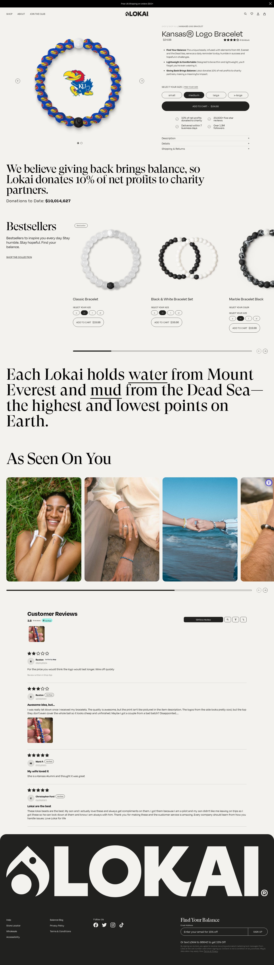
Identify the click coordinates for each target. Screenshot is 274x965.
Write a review (203, 619)
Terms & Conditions (60, 931)
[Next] (265, 351)
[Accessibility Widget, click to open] (268, 482)
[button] (40, 730)
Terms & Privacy (211, 951)
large (216, 95)
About (21, 13)
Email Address (187, 925)
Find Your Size (191, 87)
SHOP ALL (173, 26)
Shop (9, 13)
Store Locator (13, 925)
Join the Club (37, 13)
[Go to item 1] (37, 634)
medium (194, 95)
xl (100, 312)
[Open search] (227, 619)
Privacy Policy (57, 925)
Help (8, 919)
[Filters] (235, 619)
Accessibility (13, 936)
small (172, 95)
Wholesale (11, 931)
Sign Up (257, 931)
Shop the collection (19, 257)
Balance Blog (56, 919)
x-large (238, 95)
